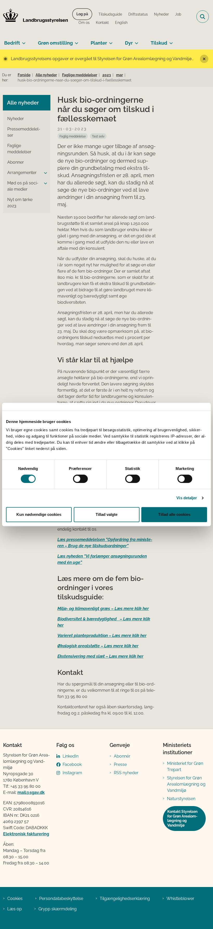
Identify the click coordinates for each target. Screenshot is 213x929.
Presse (120, 764)
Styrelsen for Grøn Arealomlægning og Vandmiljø (186, 784)
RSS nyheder (126, 772)
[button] (44, 173)
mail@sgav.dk (31, 792)
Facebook (72, 764)
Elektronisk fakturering (26, 833)
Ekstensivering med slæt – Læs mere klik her (100, 656)
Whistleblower (180, 898)
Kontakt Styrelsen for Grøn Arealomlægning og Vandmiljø (182, 818)
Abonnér (122, 756)
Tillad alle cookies (174, 514)
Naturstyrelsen (181, 798)
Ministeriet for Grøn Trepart (185, 766)
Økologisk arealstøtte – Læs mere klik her (97, 645)
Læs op (14, 908)
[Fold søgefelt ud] (202, 16)
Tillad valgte (106, 514)
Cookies (15, 898)
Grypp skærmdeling (57, 908)
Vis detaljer (186, 498)
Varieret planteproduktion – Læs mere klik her (102, 635)
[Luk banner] (204, 59)
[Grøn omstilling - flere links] (75, 41)
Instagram (72, 772)
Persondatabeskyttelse (61, 898)
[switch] (80, 479)
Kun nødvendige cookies (38, 514)
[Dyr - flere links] (135, 41)
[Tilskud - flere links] (170, 41)
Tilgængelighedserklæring (125, 898)
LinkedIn (70, 756)
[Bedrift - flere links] (22, 41)
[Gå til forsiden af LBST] (34, 17)
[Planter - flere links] (109, 41)
